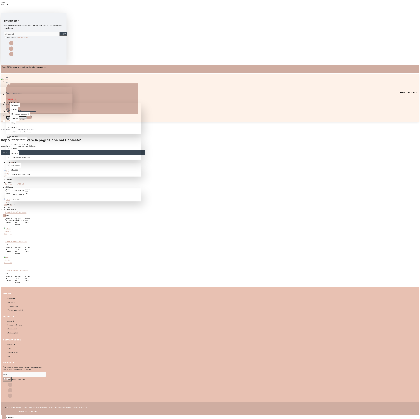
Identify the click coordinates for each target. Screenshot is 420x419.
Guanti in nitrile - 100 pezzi (16, 242)
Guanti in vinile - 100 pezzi (15, 213)
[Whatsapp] (11, 54)
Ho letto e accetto (17, 38)
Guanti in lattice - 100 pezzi (16, 271)
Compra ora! (41, 67)
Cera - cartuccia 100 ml (14, 184)
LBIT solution (32, 411)
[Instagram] (11, 48)
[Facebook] (11, 43)
